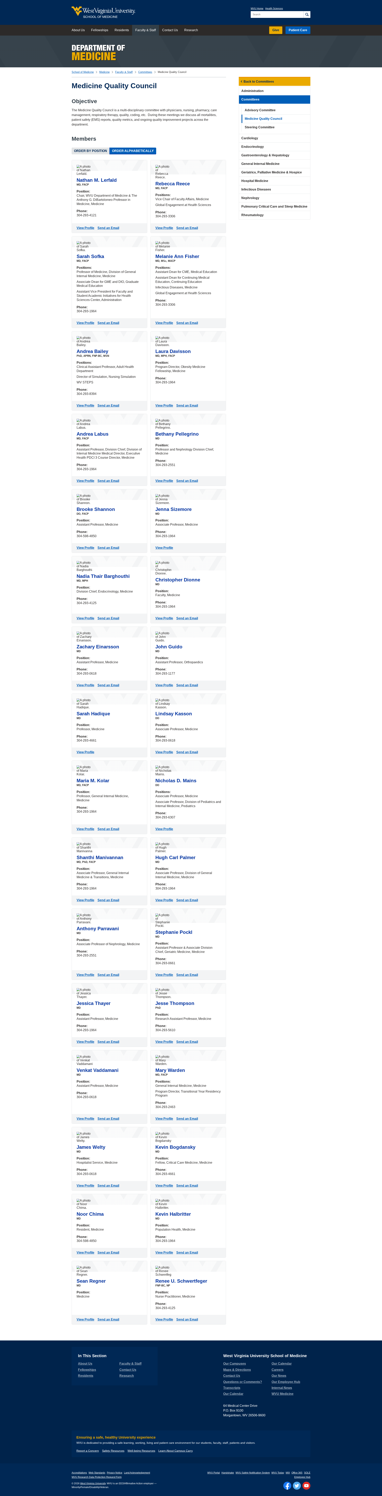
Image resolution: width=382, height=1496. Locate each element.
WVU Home (257, 8)
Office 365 (296, 1472)
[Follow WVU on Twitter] (297, 1486)
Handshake (227, 1472)
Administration (252, 91)
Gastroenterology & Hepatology (265, 155)
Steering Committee (260, 127)
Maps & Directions (237, 1369)
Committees (145, 72)
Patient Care (298, 30)
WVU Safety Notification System (253, 1472)
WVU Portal (213, 1472)
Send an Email (109, 228)
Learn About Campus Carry (175, 1450)
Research (191, 30)
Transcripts (231, 1388)
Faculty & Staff (145, 30)
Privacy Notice (114, 1472)
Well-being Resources (141, 1450)
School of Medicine (83, 72)
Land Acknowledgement (137, 1472)
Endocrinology (252, 146)
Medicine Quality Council (263, 118)
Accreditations (79, 1472)
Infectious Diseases (256, 189)
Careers (278, 1369)
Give (275, 30)
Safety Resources (113, 1450)
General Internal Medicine (260, 163)
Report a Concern (87, 1450)
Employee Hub (302, 1477)
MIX (288, 1472)
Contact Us (170, 30)
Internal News (282, 1388)
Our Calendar (233, 1393)
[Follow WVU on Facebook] (287, 1486)
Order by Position (90, 151)
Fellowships (99, 30)
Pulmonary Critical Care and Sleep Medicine (274, 206)
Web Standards (97, 1472)
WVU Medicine (282, 1393)
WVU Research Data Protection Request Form (97, 1477)
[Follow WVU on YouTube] (306, 1486)
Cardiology (249, 138)
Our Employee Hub (286, 1382)
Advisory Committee (260, 110)
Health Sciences (274, 8)
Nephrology (250, 198)
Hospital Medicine (254, 181)
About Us (78, 30)
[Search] (306, 14)
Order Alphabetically (133, 151)
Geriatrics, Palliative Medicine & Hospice (271, 172)
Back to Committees (259, 81)
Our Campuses (234, 1363)
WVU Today (277, 1472)
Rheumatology (252, 215)
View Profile (86, 228)
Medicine (104, 72)
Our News (279, 1375)
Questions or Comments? (242, 1382)
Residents (122, 30)
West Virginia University (93, 1483)
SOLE (307, 1472)
